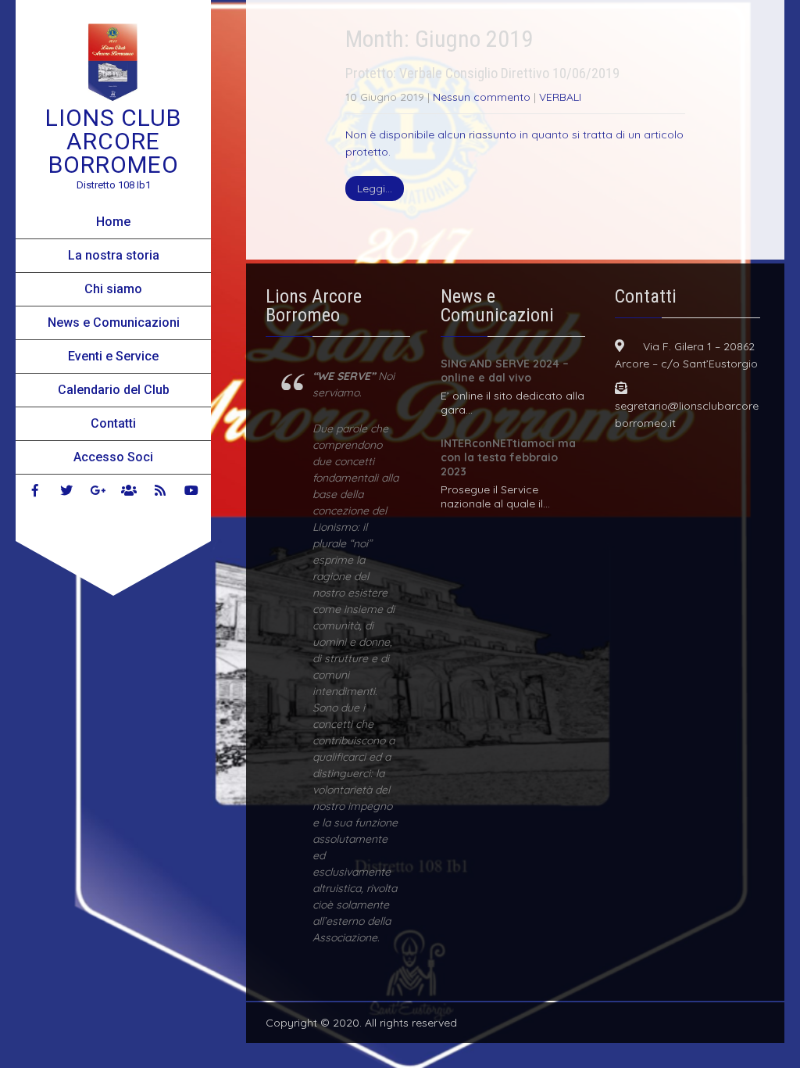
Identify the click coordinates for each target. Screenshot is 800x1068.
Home (113, 221)
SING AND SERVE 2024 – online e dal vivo (505, 371)
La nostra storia (113, 255)
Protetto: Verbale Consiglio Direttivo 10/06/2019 (482, 73)
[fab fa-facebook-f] (35, 490)
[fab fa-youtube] (191, 490)
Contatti (113, 423)
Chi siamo (113, 288)
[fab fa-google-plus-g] (98, 490)
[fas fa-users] (129, 490)
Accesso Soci (113, 457)
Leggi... (374, 188)
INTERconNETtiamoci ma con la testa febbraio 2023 (508, 457)
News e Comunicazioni (114, 322)
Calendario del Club (114, 389)
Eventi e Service (113, 356)
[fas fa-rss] (160, 490)
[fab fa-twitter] (66, 490)
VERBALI (560, 97)
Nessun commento (481, 97)
